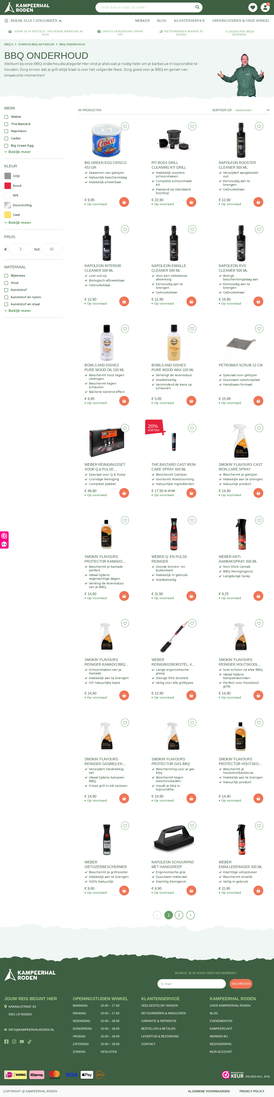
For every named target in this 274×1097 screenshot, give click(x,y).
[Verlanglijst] (252, 7)
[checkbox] (33, 117)
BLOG (162, 20)
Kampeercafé (221, 1028)
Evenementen (221, 1021)
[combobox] (149, 7)
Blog (214, 1013)
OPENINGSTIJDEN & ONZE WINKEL (241, 20)
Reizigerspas (220, 1044)
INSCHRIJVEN (241, 983)
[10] (124, 202)
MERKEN (142, 20)
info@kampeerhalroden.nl (31, 1029)
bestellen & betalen (158, 1028)
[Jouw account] (265, 7)
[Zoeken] (198, 7)
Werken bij (219, 1036)
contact (148, 1044)
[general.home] (30, 975)
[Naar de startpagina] (26, 7)
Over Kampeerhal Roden (230, 1005)
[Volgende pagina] (190, 915)
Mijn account (221, 1051)
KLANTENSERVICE (189, 20)
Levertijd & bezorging (160, 1036)
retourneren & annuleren (163, 1013)
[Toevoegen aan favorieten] (125, 126)
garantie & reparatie (158, 1021)
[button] (17, 152)
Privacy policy (252, 1091)
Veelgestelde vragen (159, 1005)
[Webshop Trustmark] (233, 1074)
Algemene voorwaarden (209, 1091)
